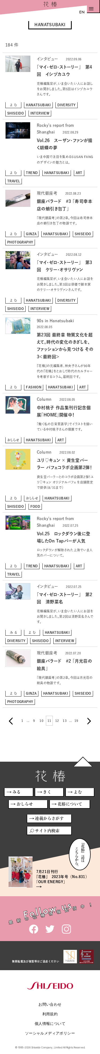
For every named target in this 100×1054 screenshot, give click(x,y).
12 (57, 720)
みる (14, 632)
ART (79, 172)
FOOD (35, 506)
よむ (14, 105)
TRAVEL (13, 181)
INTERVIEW (40, 113)
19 (76, 720)
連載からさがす (49, 818)
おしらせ (13, 440)
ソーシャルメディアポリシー (50, 1033)
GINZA (31, 233)
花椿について (70, 804)
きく (47, 792)
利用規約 (50, 1014)
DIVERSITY (66, 105)
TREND (32, 172)
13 (65, 720)
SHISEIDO (15, 113)
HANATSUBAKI (38, 105)
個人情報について (50, 1023)
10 (41, 720)
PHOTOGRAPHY (20, 242)
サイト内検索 (47, 831)
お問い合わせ (49, 1004)
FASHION (33, 387)
